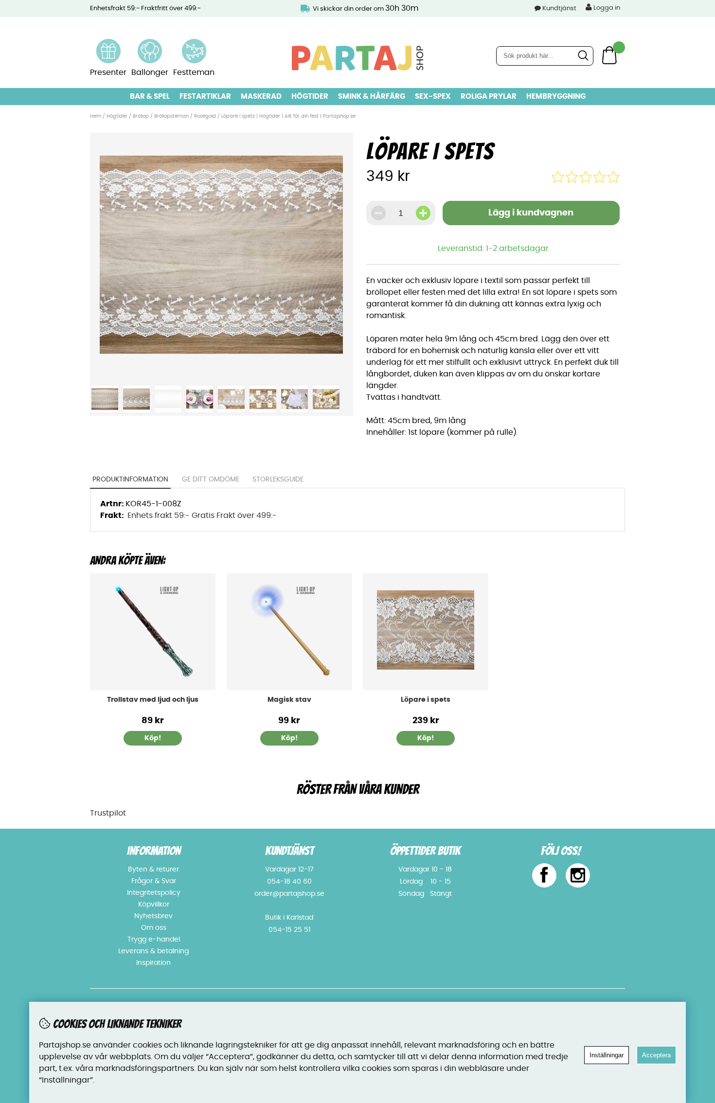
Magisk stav (289, 699)
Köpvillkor (153, 904)
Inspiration (153, 963)
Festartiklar (205, 96)
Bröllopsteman (171, 116)
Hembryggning (556, 96)
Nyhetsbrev (153, 916)
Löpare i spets (425, 699)
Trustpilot (108, 813)
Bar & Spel (150, 96)
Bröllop (141, 116)
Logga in (606, 8)
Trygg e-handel (153, 939)
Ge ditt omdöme (210, 479)
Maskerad (261, 96)
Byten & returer (153, 869)
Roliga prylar (489, 96)
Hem (95, 116)
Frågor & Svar (153, 881)
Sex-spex (433, 96)
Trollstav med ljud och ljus (152, 699)
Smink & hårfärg (371, 96)
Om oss (153, 928)
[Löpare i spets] (221, 373)
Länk (108, 45)
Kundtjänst (559, 8)
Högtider (309, 96)
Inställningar (607, 1055)
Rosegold (205, 116)
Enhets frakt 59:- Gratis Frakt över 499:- (202, 515)
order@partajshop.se (289, 893)
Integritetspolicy (153, 893)
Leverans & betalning (153, 951)
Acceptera (656, 1055)
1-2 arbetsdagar (517, 248)
